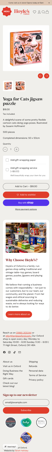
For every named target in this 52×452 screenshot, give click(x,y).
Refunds (33, 366)
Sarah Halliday (21, 450)
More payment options (26, 209)
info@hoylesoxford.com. (19, 335)
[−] (5, 149)
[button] (34, 12)
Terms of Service (37, 375)
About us (7, 361)
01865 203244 (23, 332)
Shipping (33, 361)
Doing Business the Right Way (13, 372)
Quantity (7, 144)
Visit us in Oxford (12, 366)
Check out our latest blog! (10, 385)
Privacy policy (36, 379)
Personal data (36, 370)
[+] (16, 149)
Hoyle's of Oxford (19, 447)
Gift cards (8, 378)
